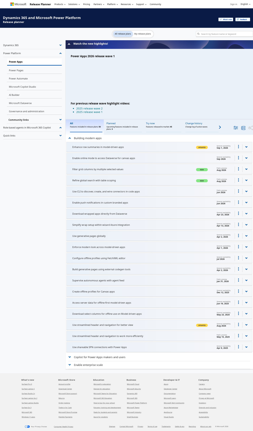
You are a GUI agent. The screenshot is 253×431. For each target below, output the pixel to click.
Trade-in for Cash (65, 407)
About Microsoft (205, 389)
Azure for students (101, 417)
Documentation (170, 393)
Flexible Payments (65, 417)
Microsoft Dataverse (20, 103)
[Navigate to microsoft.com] (18, 4)
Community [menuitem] (155, 4)
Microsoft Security (134, 389)
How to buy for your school (104, 403)
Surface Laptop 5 (28, 389)
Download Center (65, 389)
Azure (166, 384)
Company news (205, 393)
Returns (62, 398)
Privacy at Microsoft (206, 398)
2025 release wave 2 (89, 108)
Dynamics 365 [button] (11, 45)
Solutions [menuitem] (72, 4)
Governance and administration (26, 111)
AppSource (168, 412)
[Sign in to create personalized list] (238, 147)
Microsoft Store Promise (68, 412)
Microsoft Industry (134, 412)
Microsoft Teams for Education (105, 393)
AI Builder (14, 95)
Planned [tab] (111, 123)
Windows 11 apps (28, 417)
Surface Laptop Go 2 (29, 398)
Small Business (132, 417)
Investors (202, 403)
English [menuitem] (244, 4)
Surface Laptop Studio (30, 403)
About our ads (205, 426)
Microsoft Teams (133, 407)
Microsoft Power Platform (137, 403)
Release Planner (40, 4)
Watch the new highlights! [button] (90, 43)
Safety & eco (179, 426)
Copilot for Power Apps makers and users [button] (99, 357)
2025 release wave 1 (89, 112)
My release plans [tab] (142, 33)
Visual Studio (169, 417)
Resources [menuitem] (126, 4)
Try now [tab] (150, 123)
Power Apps (16, 61)
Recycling (192, 426)
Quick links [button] (9, 135)
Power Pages (16, 70)
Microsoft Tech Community (174, 403)
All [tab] (71, 123)
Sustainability (204, 417)
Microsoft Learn (170, 398)
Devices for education (102, 389)
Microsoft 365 (27, 412)
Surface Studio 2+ (28, 393)
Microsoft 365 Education (103, 398)
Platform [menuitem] (111, 4)
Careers (202, 384)
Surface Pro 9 (27, 384)
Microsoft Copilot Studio (22, 86)
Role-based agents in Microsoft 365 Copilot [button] (27, 127)
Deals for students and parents (105, 412)
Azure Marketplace (171, 407)
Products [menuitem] (58, 4)
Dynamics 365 (132, 393)
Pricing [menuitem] (86, 4)
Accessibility (203, 412)
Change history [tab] (193, 123)
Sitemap (112, 426)
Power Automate (18, 78)
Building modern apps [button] (88, 138)
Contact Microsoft (126, 426)
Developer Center (170, 389)
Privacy (140, 426)
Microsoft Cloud (133, 384)
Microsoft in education (102, 384)
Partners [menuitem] (98, 4)
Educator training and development (107, 407)
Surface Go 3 (26, 407)
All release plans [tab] (123, 33)
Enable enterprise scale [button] (88, 365)
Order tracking (64, 403)
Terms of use (152, 426)
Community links (18, 119)
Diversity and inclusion (207, 407)
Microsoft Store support (68, 393)
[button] (234, 4)
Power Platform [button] (12, 53)
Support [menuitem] (140, 4)
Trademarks (166, 426)
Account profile (64, 384)
